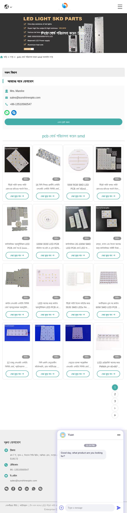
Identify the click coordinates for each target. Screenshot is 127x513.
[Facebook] (13, 489)
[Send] (118, 507)
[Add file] (61, 507)
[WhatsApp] (7, 113)
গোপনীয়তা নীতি (11, 505)
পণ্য (11, 57)
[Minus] (119, 435)
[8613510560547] (33, 489)
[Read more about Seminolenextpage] (115, 408)
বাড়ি (5, 57)
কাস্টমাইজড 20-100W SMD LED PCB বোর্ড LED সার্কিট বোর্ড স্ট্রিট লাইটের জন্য (78, 248)
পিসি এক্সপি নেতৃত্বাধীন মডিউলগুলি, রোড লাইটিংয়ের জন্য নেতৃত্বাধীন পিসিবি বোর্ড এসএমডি (47, 366)
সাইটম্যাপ (23, 505)
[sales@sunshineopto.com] (14, 113)
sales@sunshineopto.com (25, 97)
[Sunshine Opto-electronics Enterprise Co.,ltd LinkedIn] (26, 489)
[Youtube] (20, 489)
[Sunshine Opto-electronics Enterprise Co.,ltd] (65, 6)
